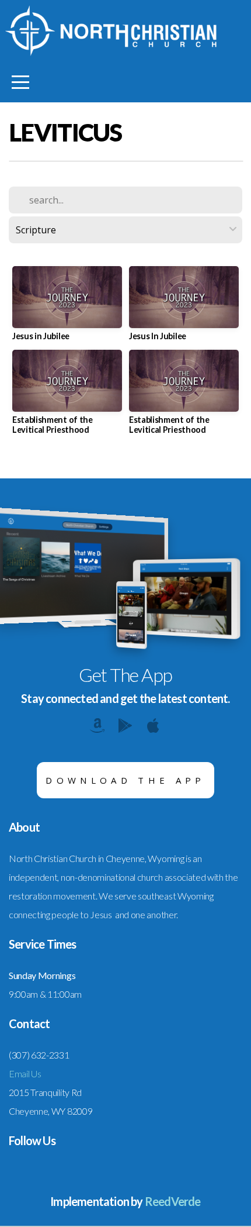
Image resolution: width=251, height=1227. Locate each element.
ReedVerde (173, 1201)
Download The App (125, 780)
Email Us (25, 1073)
